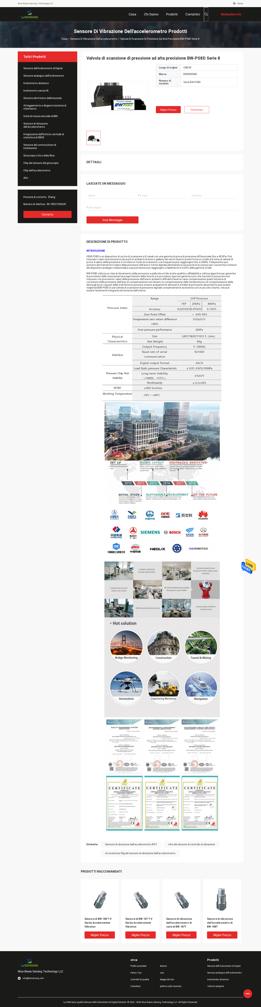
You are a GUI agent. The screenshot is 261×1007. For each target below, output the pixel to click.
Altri (25, 177)
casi (162, 973)
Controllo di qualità (139, 979)
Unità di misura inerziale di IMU (40, 116)
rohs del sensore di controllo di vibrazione (191, 844)
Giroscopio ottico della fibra (39, 155)
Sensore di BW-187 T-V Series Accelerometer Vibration (138, 922)
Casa (64, 38)
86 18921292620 (56, 204)
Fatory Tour (136, 973)
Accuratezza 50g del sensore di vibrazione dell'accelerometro (140, 853)
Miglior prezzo (168, 109)
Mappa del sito (167, 979)
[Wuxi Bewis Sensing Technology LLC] (29, 14)
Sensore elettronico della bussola (42, 98)
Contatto (47, 214)
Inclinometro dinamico (36, 83)
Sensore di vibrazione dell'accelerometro (93, 38)
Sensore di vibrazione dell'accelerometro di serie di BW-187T (179, 922)
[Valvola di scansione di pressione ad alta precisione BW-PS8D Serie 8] (118, 96)
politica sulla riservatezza (172, 986)
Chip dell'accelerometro (36, 170)
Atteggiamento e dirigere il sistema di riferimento (44, 107)
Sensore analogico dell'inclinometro (43, 75)
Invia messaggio (112, 220)
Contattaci (197, 109)
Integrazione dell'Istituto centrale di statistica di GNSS (43, 136)
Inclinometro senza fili (35, 90)
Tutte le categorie (215, 986)
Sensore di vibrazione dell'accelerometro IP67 (131, 844)
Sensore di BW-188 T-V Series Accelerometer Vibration (98, 922)
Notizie (163, 966)
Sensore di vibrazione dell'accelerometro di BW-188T (220, 922)
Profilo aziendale (138, 966)
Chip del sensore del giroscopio (41, 163)
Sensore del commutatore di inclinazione (39, 146)
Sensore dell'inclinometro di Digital (42, 68)
